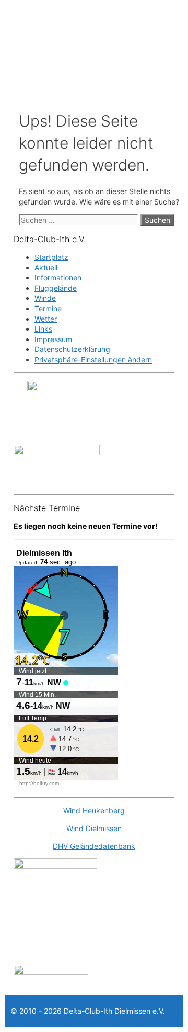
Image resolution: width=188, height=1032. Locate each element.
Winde (45, 297)
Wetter (45, 318)
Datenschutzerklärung (72, 349)
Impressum (53, 339)
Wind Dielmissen (94, 828)
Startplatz (51, 257)
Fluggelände (55, 287)
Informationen (57, 277)
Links (43, 328)
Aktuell (45, 267)
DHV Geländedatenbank (94, 846)
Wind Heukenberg (94, 810)
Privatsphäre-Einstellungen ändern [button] (93, 359)
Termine (48, 308)
